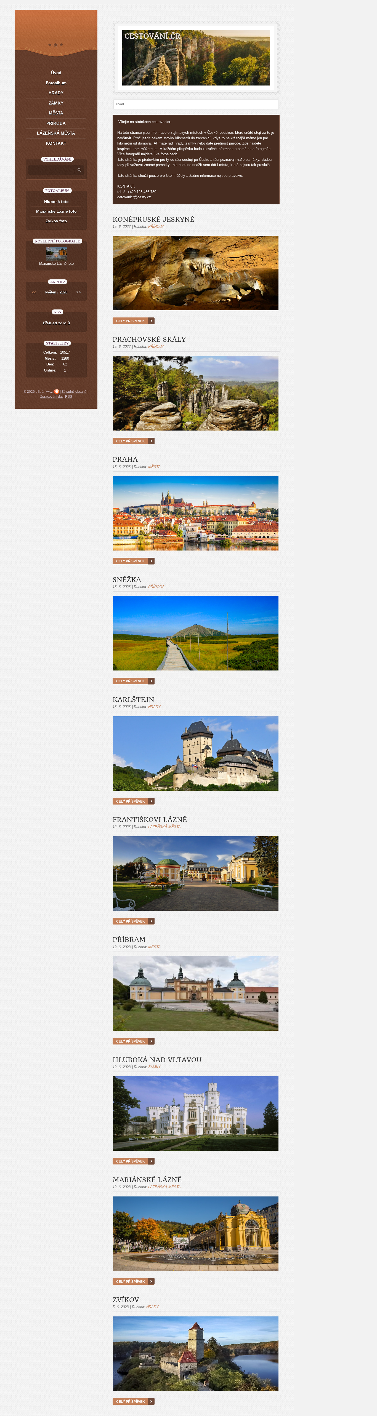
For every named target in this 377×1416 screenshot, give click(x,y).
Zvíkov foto (56, 221)
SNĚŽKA (127, 580)
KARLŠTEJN (133, 700)
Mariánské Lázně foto (56, 211)
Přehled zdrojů (56, 323)
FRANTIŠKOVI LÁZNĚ (150, 820)
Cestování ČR (152, 36)
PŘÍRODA (156, 227)
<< (34, 292)
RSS (68, 397)
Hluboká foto (56, 201)
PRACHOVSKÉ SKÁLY (149, 339)
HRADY (154, 707)
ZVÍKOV (126, 1300)
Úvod (56, 72)
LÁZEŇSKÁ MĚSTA (164, 827)
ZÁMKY (154, 1067)
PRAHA (125, 459)
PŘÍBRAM (129, 940)
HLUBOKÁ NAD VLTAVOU (157, 1060)
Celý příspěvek (130, 321)
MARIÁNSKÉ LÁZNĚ (147, 1180)
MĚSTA (154, 467)
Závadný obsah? (74, 392)
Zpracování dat (51, 397)
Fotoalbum (56, 83)
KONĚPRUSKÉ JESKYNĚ (153, 219)
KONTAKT (56, 143)
